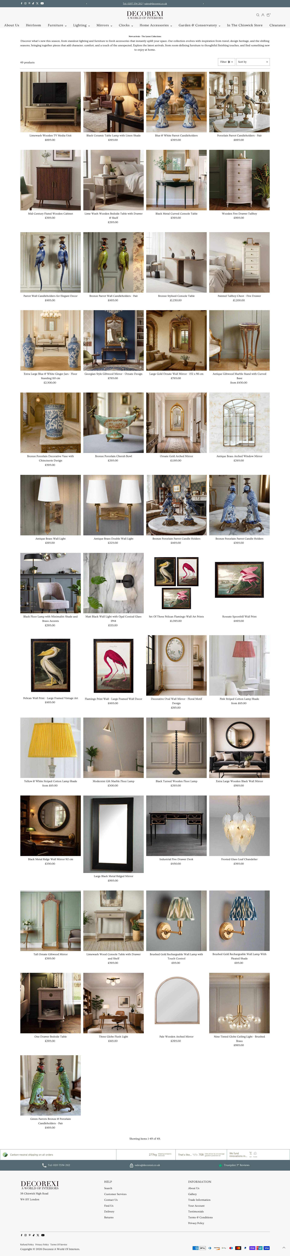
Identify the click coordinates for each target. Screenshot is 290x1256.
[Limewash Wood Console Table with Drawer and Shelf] (113, 920)
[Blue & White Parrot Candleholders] (176, 102)
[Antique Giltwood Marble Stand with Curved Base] (239, 340)
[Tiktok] (33, 3)
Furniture (56, 25)
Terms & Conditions (200, 1217)
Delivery (109, 1211)
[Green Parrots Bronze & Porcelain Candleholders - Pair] (50, 1085)
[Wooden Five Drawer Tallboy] (239, 180)
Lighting (80, 25)
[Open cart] (268, 15)
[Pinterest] (29, 3)
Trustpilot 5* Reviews (237, 1165)
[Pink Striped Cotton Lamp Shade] (239, 665)
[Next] (203, 3)
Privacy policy (42, 1244)
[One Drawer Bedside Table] (50, 1003)
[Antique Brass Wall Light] (50, 505)
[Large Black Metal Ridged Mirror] (113, 834)
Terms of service (58, 1244)
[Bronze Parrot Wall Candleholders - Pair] (113, 262)
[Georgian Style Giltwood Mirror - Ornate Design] (113, 340)
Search (108, 1188)
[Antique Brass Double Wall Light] (113, 505)
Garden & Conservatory (198, 25)
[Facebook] (21, 3)
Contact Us (111, 1199)
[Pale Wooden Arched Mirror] (176, 1003)
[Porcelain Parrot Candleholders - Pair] (239, 102)
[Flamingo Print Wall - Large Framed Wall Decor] (113, 665)
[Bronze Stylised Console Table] (176, 262)
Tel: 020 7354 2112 (59, 1165)
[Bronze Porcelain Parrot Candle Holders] (176, 505)
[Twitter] (37, 3)
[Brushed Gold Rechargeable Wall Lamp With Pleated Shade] (239, 920)
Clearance (277, 25)
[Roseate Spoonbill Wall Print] (239, 583)
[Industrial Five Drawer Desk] (176, 825)
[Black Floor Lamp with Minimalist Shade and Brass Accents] (50, 583)
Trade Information (199, 1199)
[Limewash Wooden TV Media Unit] (50, 102)
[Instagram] (25, 3)
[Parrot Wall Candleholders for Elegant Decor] (50, 262)
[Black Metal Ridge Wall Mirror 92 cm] (50, 825)
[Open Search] (257, 15)
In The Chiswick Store (245, 25)
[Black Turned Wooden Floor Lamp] (176, 748)
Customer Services (115, 1194)
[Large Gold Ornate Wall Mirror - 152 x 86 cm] (176, 340)
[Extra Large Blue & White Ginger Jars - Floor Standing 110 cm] (50, 340)
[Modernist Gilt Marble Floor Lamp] (113, 748)
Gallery (192, 1194)
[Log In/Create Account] (262, 15)
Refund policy (27, 1244)
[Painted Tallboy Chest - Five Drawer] (239, 262)
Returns (109, 1217)
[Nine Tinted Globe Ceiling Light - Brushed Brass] (239, 1003)
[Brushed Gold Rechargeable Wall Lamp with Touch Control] (176, 920)
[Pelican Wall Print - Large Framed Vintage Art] (50, 665)
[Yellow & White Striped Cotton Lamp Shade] (50, 748)
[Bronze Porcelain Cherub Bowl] (113, 423)
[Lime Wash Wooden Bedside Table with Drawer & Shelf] (113, 180)
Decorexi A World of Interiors (61, 1249)
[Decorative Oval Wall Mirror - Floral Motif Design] (176, 665)
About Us (11, 25)
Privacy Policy (196, 1223)
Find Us (108, 1205)
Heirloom (33, 25)
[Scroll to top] (284, 1248)
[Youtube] (42, 3)
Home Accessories (155, 25)
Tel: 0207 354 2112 (132, 3)
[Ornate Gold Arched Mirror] (176, 423)
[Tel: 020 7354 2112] (44, 1166)
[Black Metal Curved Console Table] (176, 180)
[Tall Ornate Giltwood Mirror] (50, 920)
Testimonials (196, 1211)
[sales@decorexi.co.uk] (131, 1166)
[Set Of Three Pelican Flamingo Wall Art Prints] (176, 583)
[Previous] (86, 3)
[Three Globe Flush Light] (113, 1003)
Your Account (196, 1205)
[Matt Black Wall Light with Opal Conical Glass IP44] (113, 583)
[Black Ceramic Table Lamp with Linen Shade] (113, 102)
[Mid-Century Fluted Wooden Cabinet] (50, 180)
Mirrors (103, 25)
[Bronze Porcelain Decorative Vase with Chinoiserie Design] (50, 423)
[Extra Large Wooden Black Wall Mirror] (239, 748)
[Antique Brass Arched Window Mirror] (239, 423)
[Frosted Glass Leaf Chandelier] (239, 825)
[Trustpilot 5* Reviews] (220, 1165)
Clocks (125, 25)
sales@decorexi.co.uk (155, 3)
